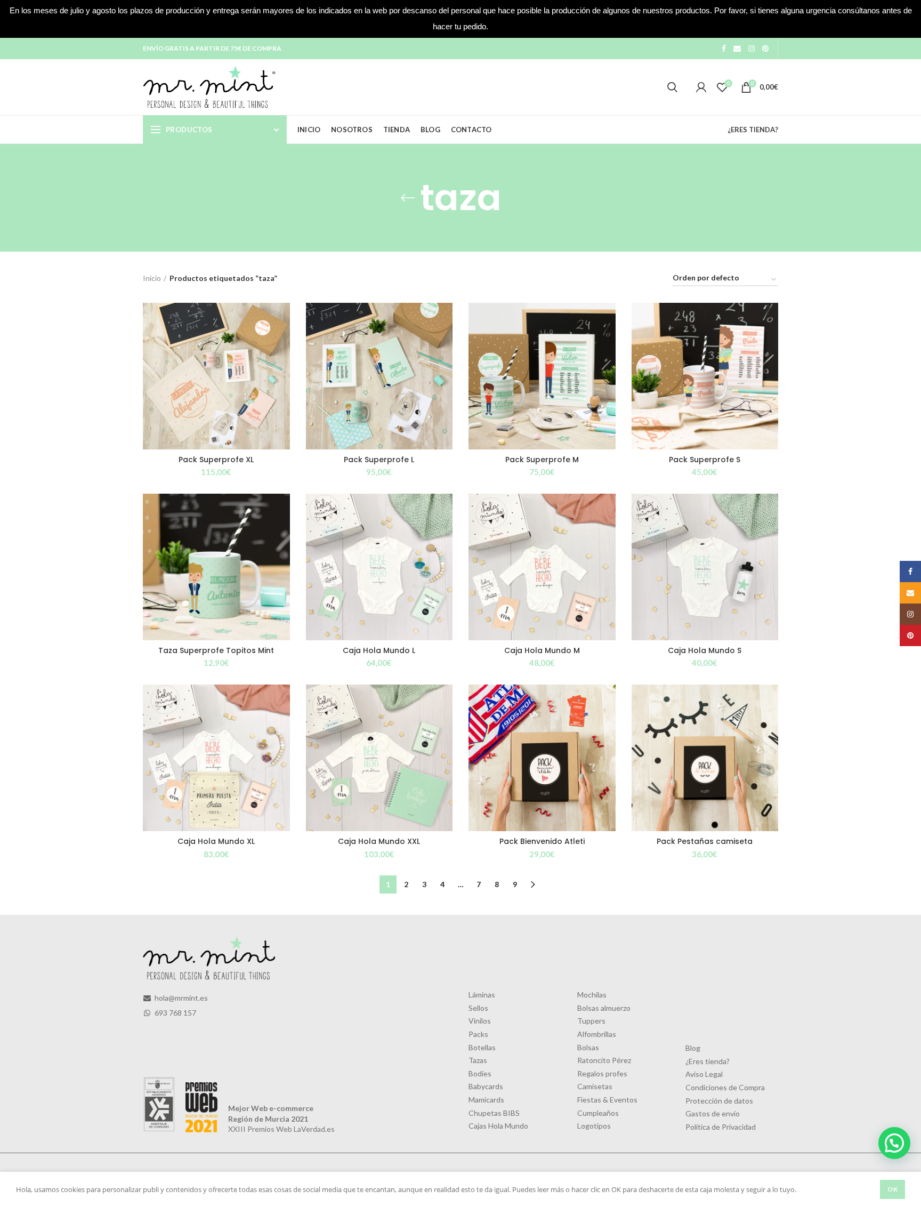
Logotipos (594, 1125)
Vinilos (479, 1020)
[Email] (737, 48)
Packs (478, 1034)
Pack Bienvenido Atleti (542, 841)
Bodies (479, 1073)
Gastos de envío (712, 1113)
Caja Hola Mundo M (542, 650)
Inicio (152, 278)
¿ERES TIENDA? (753, 129)
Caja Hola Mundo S (704, 650)
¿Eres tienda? (707, 1061)
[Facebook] (724, 48)
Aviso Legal (704, 1074)
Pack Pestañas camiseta (705, 841)
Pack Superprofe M (542, 459)
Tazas (477, 1060)
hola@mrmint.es (180, 997)
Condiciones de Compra (725, 1087)
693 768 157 (174, 1012)
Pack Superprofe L (379, 459)
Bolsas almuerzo (604, 1007)
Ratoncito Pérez (604, 1060)
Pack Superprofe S (704, 459)
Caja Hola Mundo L (379, 650)
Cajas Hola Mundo (498, 1125)
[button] (894, 1143)
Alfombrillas (596, 1034)
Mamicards (486, 1099)
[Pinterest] (765, 48)
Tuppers (591, 1020)
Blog (692, 1047)
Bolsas (588, 1047)
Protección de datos (719, 1100)
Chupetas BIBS (494, 1112)
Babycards (485, 1086)
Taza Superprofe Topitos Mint (216, 650)
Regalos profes (602, 1073)
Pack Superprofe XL (216, 459)
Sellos (478, 1007)
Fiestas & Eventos (607, 1099)
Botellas (482, 1047)
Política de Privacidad (720, 1126)
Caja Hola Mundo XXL (379, 841)
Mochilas (592, 994)
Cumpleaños (598, 1112)
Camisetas (594, 1086)
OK (892, 1189)
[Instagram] (751, 48)
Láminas (481, 994)
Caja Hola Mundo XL (216, 841)
